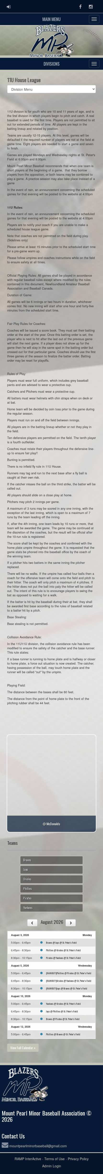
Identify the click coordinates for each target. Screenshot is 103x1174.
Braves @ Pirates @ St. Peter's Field (63, 1019)
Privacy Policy (78, 1158)
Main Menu (51, 19)
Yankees (28, 907)
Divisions (52, 64)
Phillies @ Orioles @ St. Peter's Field (63, 950)
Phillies (27, 888)
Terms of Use (54, 1158)
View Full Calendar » (22, 1047)
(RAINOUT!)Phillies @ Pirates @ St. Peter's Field (68, 973)
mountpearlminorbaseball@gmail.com (38, 1145)
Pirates (27, 898)
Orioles (27, 879)
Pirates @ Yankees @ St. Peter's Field (63, 958)
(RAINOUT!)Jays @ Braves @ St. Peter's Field (66, 988)
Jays (25, 869)
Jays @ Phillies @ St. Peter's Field (62, 1011)
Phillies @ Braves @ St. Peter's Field (63, 1034)
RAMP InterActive (28, 1158)
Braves (27, 860)
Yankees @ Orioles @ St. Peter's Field (63, 1003)
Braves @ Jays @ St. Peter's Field (61, 942)
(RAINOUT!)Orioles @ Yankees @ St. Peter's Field (68, 981)
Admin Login (51, 1165)
